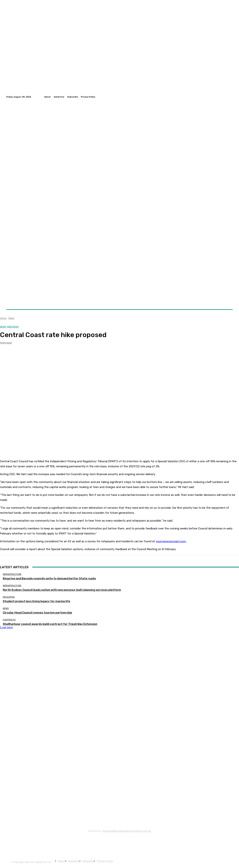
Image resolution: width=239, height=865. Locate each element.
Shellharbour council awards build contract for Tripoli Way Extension (50, 624)
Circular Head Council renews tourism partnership (37, 612)
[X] (19, 355)
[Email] (46, 355)
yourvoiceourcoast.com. (171, 541)
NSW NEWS (13, 327)
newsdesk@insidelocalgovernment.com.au (126, 831)
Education (9, 597)
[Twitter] (226, 97)
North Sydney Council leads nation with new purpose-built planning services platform (62, 590)
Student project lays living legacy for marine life (36, 601)
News (11, 318)
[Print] (60, 355)
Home (3, 318)
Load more (6, 627)
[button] (228, 300)
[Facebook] (221, 97)
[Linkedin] (230, 97)
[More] (73, 355)
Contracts (9, 620)
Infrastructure (12, 574)
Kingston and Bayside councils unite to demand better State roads (49, 578)
